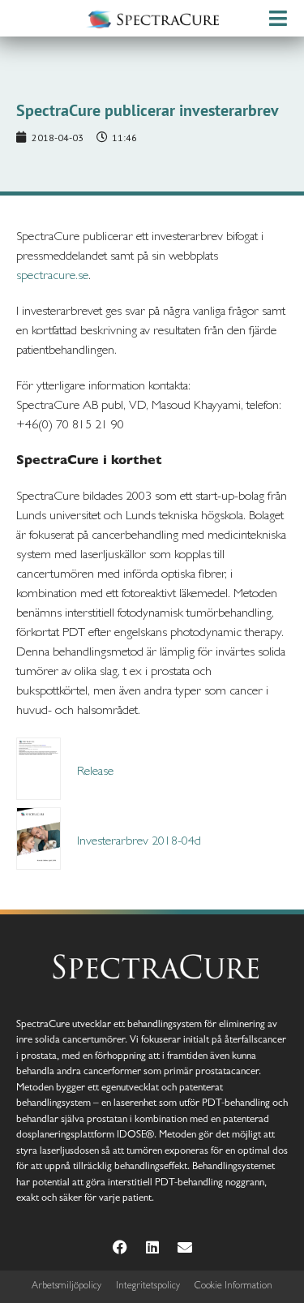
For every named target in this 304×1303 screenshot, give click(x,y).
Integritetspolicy (148, 1287)
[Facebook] (120, 1247)
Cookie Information (233, 1287)
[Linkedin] (152, 1247)
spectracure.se (52, 276)
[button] (277, 18)
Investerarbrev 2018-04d (139, 842)
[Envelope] (185, 1247)
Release (95, 772)
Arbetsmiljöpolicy (66, 1287)
